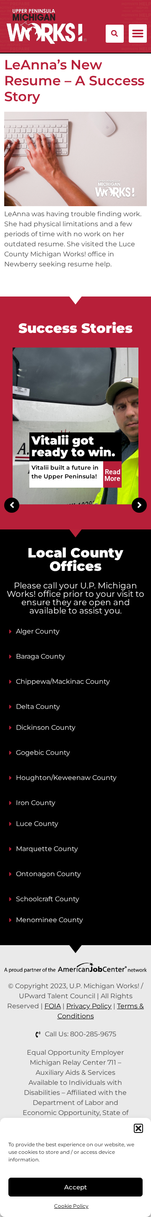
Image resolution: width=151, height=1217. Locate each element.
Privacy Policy (89, 1006)
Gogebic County (43, 753)
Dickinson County (46, 727)
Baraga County (40, 656)
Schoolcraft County (47, 899)
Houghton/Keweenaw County (66, 778)
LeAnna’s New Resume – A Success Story (74, 80)
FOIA (52, 1006)
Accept (75, 1187)
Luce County (37, 824)
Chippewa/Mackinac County (63, 681)
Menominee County (49, 920)
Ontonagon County (48, 874)
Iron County (35, 803)
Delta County (38, 707)
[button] (138, 1128)
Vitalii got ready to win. (73, 446)
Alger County (38, 631)
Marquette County (47, 849)
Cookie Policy (71, 1206)
